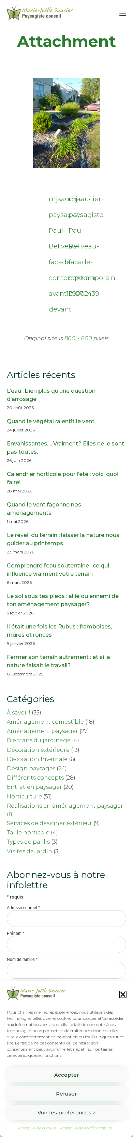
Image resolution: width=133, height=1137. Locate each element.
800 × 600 (78, 338)
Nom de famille (22, 959)
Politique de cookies (37, 1127)
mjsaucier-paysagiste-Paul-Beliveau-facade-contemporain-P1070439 (76, 201)
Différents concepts (35, 777)
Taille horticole (28, 832)
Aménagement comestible (45, 722)
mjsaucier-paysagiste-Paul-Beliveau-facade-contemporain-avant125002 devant (56, 201)
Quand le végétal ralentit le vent (50, 421)
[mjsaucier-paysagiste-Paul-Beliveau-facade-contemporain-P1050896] (66, 166)
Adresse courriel (23, 907)
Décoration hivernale (37, 759)
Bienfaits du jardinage (39, 740)
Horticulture (24, 796)
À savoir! (18, 712)
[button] (122, 994)
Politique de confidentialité (86, 1127)
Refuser (66, 1093)
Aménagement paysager (42, 731)
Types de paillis (28, 842)
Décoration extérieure (38, 750)
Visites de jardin (29, 851)
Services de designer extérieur (49, 823)
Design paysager (31, 768)
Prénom (15, 933)
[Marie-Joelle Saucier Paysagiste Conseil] (40, 13)
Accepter (66, 1075)
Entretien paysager (34, 787)
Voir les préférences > (67, 1112)
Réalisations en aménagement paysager (65, 806)
